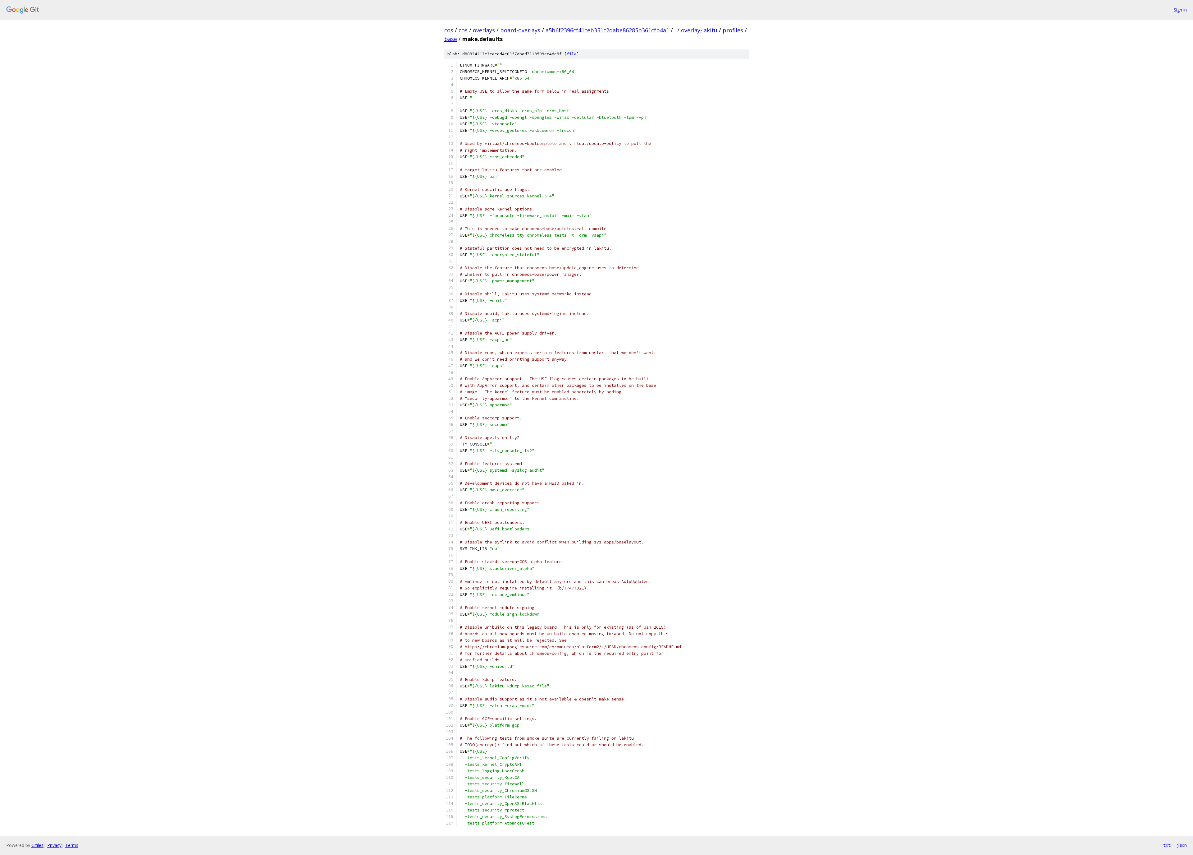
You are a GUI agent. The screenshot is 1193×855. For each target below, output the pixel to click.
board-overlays (520, 30)
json (1182, 845)
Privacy (54, 845)
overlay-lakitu (699, 30)
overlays (484, 30)
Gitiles (37, 845)
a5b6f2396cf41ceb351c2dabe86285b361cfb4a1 (607, 30)
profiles (733, 30)
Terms (71, 845)
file (572, 54)
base (450, 39)
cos (448, 30)
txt (1167, 845)
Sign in (1180, 10)
